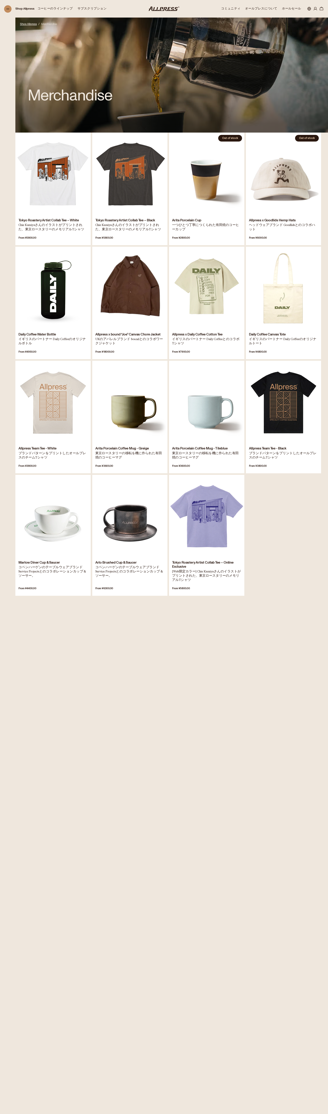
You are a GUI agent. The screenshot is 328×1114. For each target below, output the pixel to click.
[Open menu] (7, 9)
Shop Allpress (24, 8)
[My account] (315, 9)
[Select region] (309, 9)
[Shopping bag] (321, 9)
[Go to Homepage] (164, 9)
